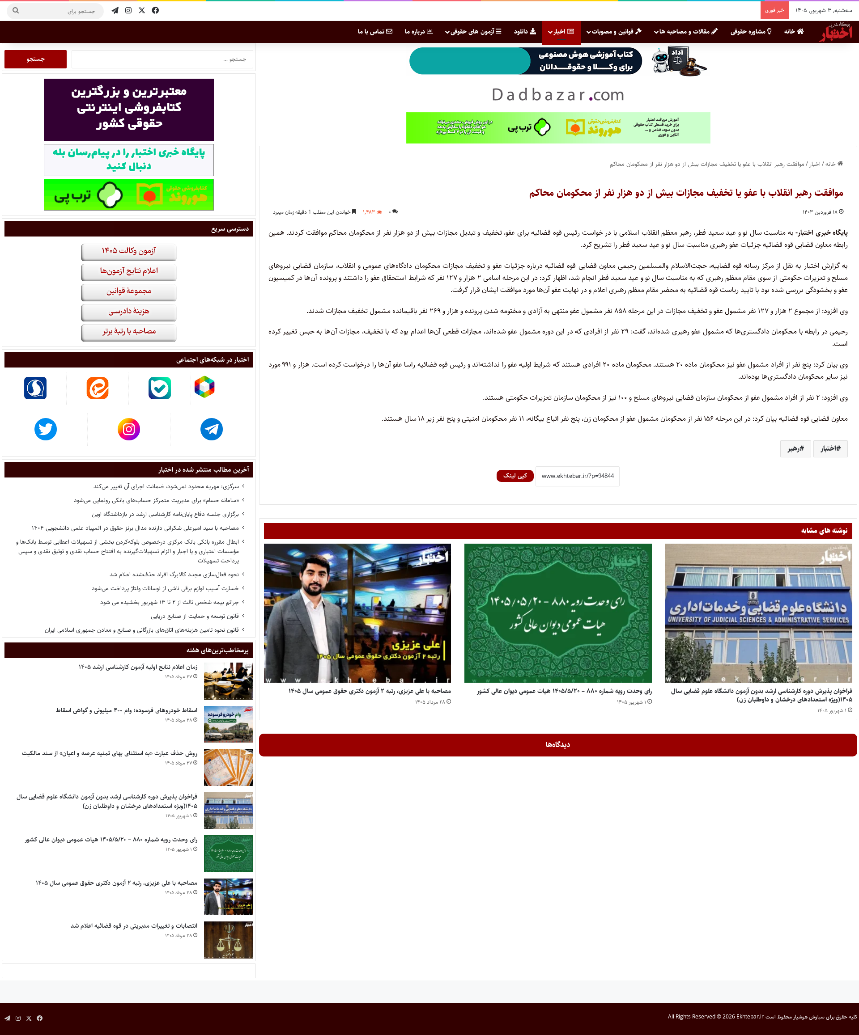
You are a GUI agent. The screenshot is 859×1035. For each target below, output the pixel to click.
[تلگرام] (115, 11)
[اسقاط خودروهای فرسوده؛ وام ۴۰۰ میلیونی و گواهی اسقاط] (228, 724)
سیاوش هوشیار (809, 1017)
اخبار (560, 32)
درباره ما (416, 32)
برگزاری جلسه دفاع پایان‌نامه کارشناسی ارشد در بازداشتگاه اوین (165, 514)
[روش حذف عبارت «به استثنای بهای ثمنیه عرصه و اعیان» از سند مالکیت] (228, 767)
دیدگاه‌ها (558, 745)
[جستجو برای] (16, 11)
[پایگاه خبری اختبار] (835, 31)
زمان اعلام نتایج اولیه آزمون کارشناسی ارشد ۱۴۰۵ (138, 667)
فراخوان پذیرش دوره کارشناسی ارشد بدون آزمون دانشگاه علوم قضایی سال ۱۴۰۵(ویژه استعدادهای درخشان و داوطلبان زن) (761, 695)
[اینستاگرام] (128, 11)
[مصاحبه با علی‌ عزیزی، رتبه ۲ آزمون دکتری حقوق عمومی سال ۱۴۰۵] (357, 613)
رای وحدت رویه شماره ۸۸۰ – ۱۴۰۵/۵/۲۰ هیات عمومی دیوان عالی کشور (564, 691)
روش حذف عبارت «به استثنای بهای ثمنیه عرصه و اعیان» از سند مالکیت (109, 753)
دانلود (522, 32)
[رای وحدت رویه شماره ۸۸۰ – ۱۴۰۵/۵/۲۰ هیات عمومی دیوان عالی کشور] (557, 613)
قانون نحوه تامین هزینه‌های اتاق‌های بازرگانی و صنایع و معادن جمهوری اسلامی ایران (142, 630)
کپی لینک (515, 476)
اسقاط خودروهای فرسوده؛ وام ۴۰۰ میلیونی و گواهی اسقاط (126, 710)
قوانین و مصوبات (613, 32)
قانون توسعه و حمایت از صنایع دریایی (195, 616)
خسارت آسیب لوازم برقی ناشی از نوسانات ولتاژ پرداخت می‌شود (165, 588)
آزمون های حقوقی (473, 32)
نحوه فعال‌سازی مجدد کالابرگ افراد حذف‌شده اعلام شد (174, 574)
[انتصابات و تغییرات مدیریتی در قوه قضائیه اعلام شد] (228, 940)
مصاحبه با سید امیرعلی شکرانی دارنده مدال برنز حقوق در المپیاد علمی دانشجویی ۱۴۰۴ (135, 528)
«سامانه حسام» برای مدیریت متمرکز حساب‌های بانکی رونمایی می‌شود (156, 500)
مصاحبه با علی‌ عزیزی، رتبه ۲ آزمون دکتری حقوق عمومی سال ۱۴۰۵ (370, 691)
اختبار (828, 448)
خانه (790, 32)
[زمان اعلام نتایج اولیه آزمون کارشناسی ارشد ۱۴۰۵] (228, 681)
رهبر (793, 448)
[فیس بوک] (155, 11)
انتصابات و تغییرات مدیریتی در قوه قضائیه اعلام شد (134, 926)
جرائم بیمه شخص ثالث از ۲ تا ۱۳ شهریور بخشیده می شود (169, 602)
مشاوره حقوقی (749, 32)
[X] (142, 11)
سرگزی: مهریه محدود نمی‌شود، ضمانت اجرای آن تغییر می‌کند (166, 486)
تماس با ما (372, 32)
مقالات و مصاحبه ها (685, 32)
